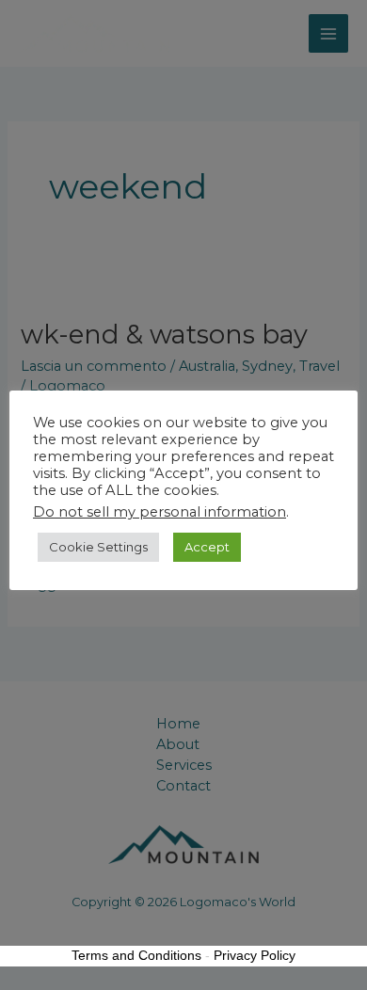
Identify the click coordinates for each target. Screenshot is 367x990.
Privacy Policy (254, 955)
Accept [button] (207, 546)
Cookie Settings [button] (98, 546)
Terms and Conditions (136, 955)
